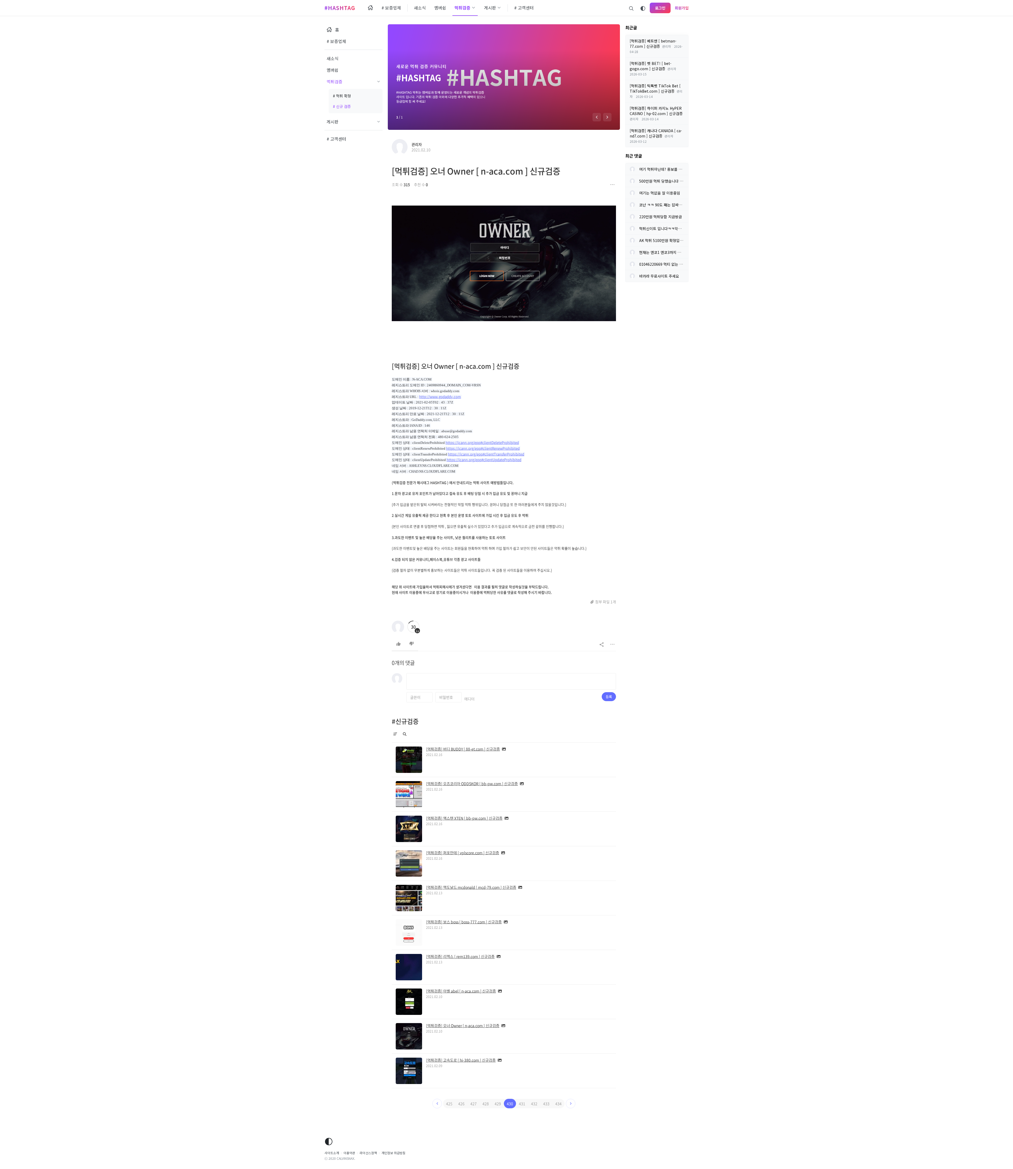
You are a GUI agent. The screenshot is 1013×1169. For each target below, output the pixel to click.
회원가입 (682, 8)
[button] (596, 117)
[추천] (398, 643)
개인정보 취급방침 (393, 1153)
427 (473, 1103)
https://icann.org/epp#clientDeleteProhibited (482, 442)
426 (461, 1103)
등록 (609, 696)
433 (546, 1103)
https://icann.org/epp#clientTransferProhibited (486, 454)
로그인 (660, 8)
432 (534, 1103)
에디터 (469, 698)
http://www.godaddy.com (440, 396)
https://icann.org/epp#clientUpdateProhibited (484, 459)
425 (449, 1103)
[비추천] (411, 643)
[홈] (370, 8)
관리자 (417, 144)
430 (510, 1103)
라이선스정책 (368, 1153)
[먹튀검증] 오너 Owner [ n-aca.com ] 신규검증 (476, 171)
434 (558, 1103)
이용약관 (349, 1153)
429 (498, 1103)
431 (522, 1103)
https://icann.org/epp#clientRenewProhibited (483, 448)
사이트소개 (331, 1153)
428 (485, 1103)
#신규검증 (405, 721)
